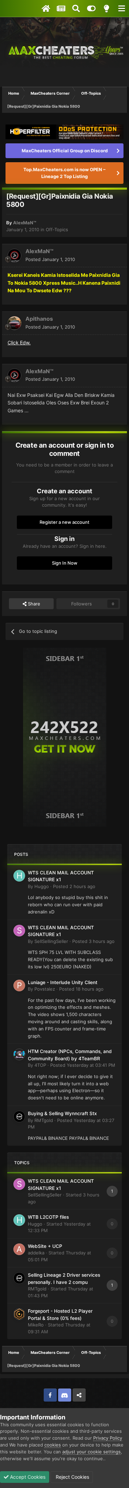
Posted (50, 259)
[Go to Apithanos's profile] (14, 323)
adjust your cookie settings (91, 1451)
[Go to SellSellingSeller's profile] (19, 930)
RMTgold (43, 1120)
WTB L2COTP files (48, 1217)
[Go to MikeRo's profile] (19, 1314)
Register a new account (64, 522)
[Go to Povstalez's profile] (19, 985)
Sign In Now (64, 563)
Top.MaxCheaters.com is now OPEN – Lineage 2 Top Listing (64, 173)
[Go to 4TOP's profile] (19, 1054)
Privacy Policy (107, 1438)
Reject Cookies (71, 1477)
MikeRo (36, 1324)
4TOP (40, 1065)
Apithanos (39, 318)
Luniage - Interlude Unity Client (62, 982)
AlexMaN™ (24, 222)
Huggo (41, 886)
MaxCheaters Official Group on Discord (65, 150)
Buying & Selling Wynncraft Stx (62, 1113)
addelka (36, 1252)
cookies (52, 1445)
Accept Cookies (27, 1477)
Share (33, 603)
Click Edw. (19, 342)
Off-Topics (57, 229)
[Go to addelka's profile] (19, 1249)
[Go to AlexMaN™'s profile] (14, 255)
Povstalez (44, 989)
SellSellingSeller (51, 941)
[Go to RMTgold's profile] (19, 1116)
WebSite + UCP (45, 1246)
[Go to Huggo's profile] (19, 876)
